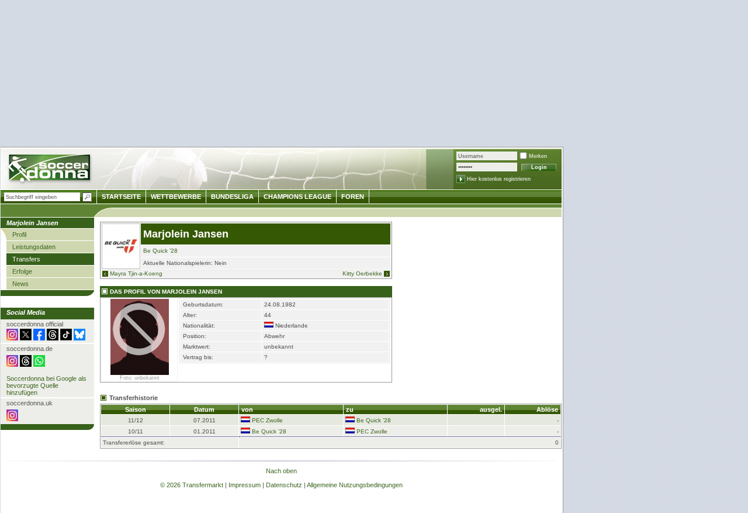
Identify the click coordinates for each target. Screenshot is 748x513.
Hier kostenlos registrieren (499, 179)
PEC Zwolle (267, 420)
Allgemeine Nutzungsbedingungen (355, 484)
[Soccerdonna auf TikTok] (66, 338)
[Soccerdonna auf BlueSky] (79, 338)
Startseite (121, 196)
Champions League (297, 196)
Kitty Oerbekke (362, 273)
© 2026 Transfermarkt (191, 484)
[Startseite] (50, 169)
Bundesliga (232, 196)
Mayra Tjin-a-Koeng (136, 273)
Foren (352, 196)
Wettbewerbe (176, 196)
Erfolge (22, 271)
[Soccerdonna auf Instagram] (12, 338)
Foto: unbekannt (140, 378)
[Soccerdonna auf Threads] (52, 338)
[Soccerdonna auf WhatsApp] (39, 364)
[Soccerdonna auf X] (26, 338)
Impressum (244, 484)
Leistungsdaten (34, 246)
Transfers (26, 259)
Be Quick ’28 (160, 250)
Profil (19, 234)
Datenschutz (284, 484)
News (20, 283)
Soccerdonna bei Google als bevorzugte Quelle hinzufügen (46, 385)
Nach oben (281, 470)
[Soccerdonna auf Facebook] (39, 338)
